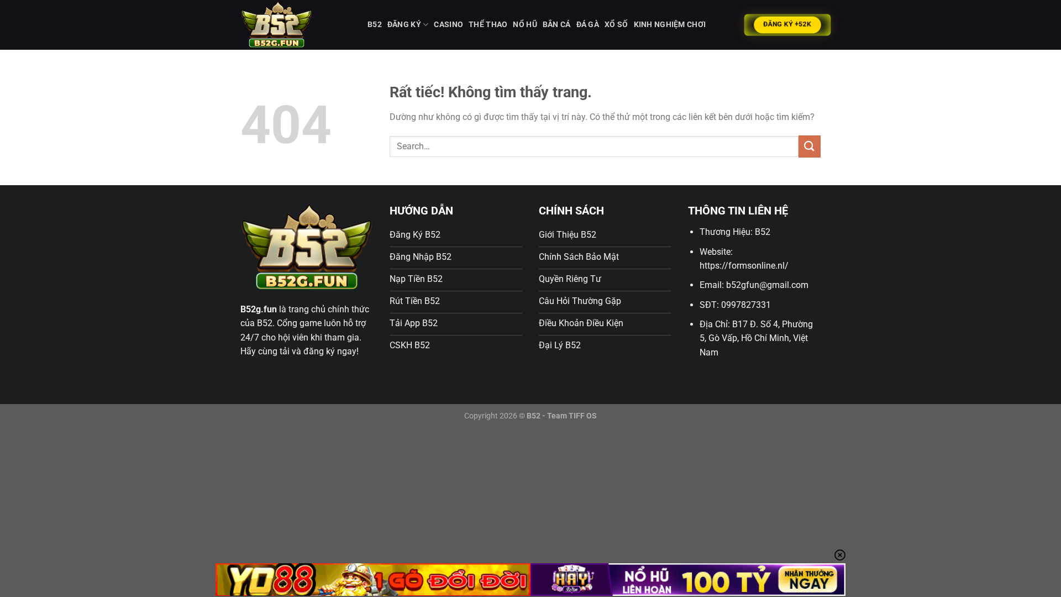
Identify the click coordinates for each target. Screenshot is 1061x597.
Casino (448, 24)
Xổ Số (616, 24)
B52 (374, 24)
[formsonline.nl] (295, 25)
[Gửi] (810, 146)
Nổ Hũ (525, 24)
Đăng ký (404, 24)
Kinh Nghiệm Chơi (670, 24)
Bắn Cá (557, 24)
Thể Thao (488, 24)
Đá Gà (587, 24)
